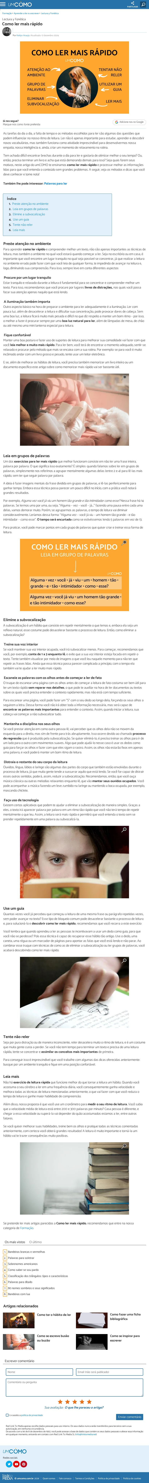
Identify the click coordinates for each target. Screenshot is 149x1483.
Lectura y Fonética (50, 13)
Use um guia (21, 219)
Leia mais (19, 230)
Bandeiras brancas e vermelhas (26, 1251)
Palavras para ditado (20, 1282)
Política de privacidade (109, 1478)
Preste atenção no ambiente (30, 204)
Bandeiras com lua (19, 1294)
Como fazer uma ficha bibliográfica (125, 1317)
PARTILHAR (132, 6)
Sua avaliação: (53, 1408)
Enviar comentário (129, 1417)
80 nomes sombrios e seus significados (31, 1288)
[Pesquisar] (144, 4)
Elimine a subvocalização (29, 214)
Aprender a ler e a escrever (26, 13)
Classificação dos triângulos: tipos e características (38, 1276)
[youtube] (16, 1464)
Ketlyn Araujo (23, 35)
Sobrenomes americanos (23, 1264)
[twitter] (9, 1464)
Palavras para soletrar (21, 1258)
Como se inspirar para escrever (125, 1338)
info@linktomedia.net (86, 1434)
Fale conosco (65, 1478)
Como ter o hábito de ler (54, 1315)
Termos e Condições (84, 1478)
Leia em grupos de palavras (30, 209)
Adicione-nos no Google (131, 122)
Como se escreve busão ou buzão (53, 1338)
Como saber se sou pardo (23, 1270)
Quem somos (49, 1478)
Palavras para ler (55, 183)
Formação (7, 13)
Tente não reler (23, 225)
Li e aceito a (26, 1415)
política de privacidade (32, 1415)
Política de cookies (132, 1478)
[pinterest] (23, 1464)
